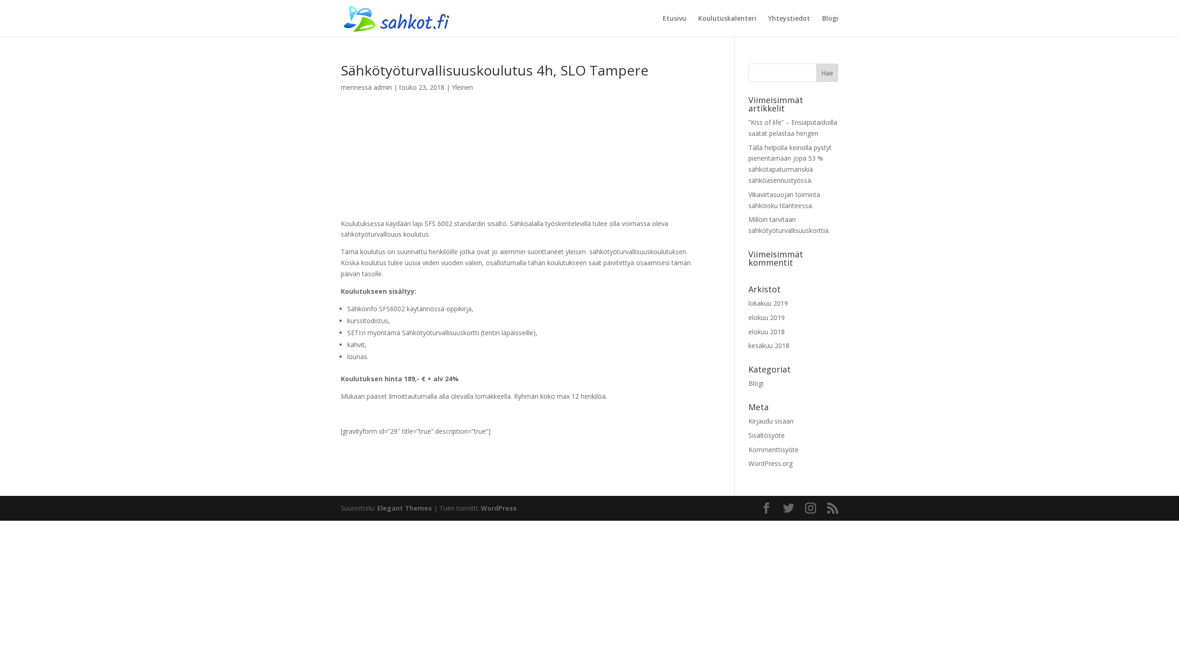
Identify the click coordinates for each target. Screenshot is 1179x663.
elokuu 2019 (766, 317)
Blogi (830, 19)
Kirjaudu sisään (771, 421)
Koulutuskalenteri (727, 19)
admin (383, 87)
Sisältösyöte (766, 435)
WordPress (499, 508)
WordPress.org (770, 463)
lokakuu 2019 (768, 303)
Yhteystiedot (789, 19)
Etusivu (674, 19)
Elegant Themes (404, 508)
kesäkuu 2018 (768, 345)
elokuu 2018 (766, 331)
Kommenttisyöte (773, 449)
